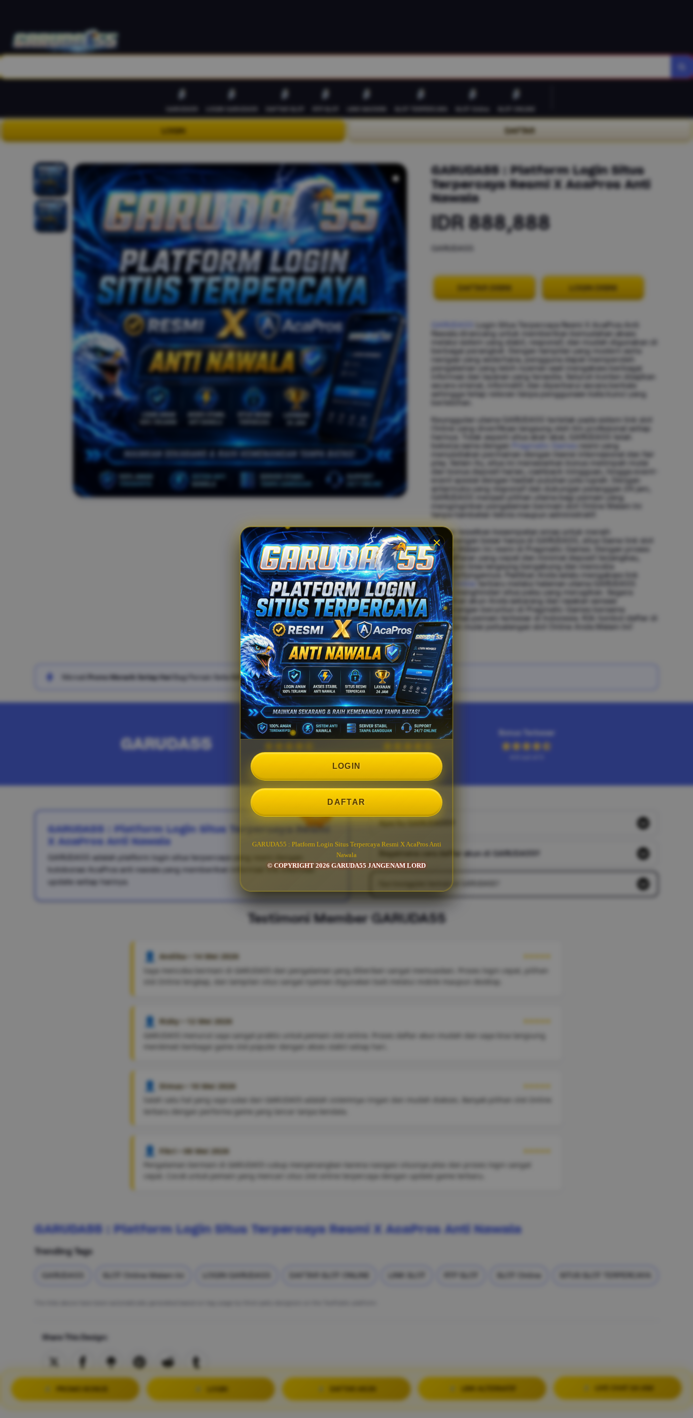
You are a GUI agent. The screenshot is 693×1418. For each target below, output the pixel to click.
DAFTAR (346, 802)
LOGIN (346, 766)
